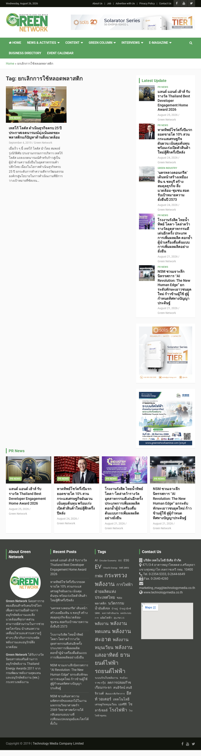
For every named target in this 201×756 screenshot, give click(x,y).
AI (96, 560)
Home (16, 43)
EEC (120, 560)
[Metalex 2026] (165, 394)
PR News (15, 118)
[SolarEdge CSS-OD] (165, 328)
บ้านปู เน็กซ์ (125, 608)
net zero (124, 567)
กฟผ (99, 576)
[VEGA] (133, 17)
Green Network (43, 142)
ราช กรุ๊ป (100, 682)
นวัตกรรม (116, 603)
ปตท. (97, 613)
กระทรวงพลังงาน (111, 579)
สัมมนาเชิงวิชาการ (115, 693)
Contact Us (165, 3)
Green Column (100, 43)
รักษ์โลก (124, 678)
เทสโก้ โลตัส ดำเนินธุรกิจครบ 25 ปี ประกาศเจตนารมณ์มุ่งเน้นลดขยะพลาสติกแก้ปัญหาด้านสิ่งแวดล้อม (35, 132)
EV (98, 567)
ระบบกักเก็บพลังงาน (106, 677)
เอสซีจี (122, 704)
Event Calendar (60, 53)
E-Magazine (158, 43)
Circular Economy (107, 560)
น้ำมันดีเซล (102, 608)
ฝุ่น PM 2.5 (119, 618)
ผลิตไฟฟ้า (106, 617)
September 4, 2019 (20, 142)
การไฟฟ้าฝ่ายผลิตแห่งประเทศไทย (114, 591)
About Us (97, 3)
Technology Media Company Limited (58, 743)
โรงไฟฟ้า (118, 709)
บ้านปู (115, 608)
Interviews (131, 43)
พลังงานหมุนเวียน (111, 643)
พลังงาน (102, 623)
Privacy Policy (147, 3)
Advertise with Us (125, 3)
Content (72, 43)
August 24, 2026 (168, 157)
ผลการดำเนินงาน (110, 613)
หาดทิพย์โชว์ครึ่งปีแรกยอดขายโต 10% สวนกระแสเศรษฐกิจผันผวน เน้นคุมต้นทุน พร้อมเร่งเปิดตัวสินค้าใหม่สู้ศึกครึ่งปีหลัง (175, 141)
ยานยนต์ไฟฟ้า (112, 659)
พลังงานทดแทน (111, 627)
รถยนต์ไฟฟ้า (110, 671)
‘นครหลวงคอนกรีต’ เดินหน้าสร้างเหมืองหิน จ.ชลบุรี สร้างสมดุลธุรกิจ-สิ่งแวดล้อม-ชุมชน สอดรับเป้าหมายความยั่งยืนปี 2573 (173, 186)
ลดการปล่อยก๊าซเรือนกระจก (113, 685)
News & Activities (41, 43)
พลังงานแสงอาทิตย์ (113, 651)
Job (109, 3)
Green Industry (167, 168)
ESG (126, 560)
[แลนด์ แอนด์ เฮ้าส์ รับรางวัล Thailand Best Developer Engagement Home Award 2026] (146, 93)
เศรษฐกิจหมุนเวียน (106, 704)
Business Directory (25, 53)
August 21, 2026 (168, 256)
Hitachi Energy (110, 568)
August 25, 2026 (168, 114)
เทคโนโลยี (121, 699)
